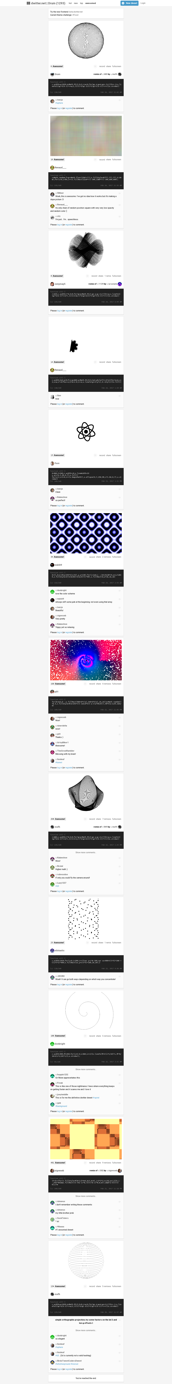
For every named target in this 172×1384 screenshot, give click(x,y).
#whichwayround (62, 1364)
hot (70, 3)
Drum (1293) (56, 3)
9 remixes (106, 1163)
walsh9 (58, 564)
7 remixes (106, 819)
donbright (60, 1043)
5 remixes (106, 1036)
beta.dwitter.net (76, 12)
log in (59, 108)
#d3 (57, 886)
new (76, 3)
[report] (95, 66)
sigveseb (59, 1170)
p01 (57, 691)
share (108, 66)
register (68, 108)
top (81, 3)
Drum (57, 74)
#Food (75, 15)
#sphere (59, 103)
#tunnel (58, 762)
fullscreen (116, 66)
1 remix (108, 276)
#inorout (74, 1364)
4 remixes (106, 684)
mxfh (57, 827)
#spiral (96, 1097)
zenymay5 (60, 283)
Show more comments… (86, 852)
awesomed (90, 3)
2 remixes (106, 557)
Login (143, 3)
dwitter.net (38, 3)
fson (57, 463)
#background (61, 1106)
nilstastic (59, 950)
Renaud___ (60, 167)
